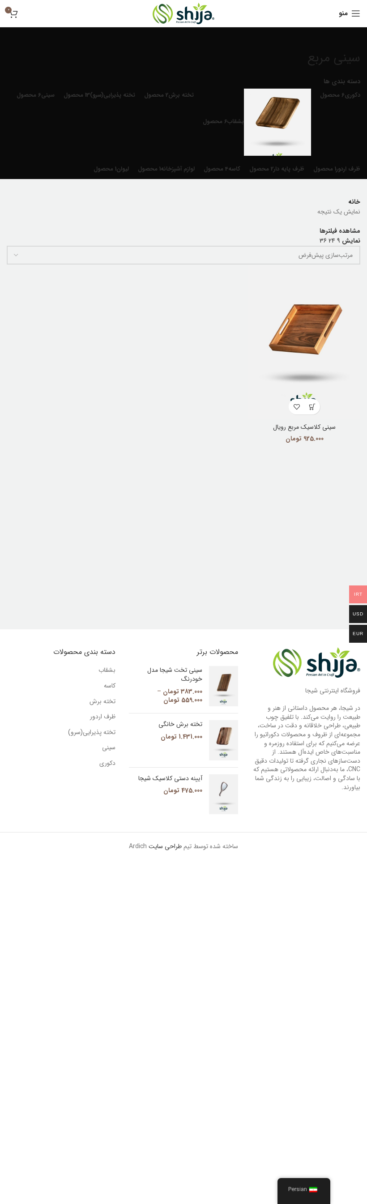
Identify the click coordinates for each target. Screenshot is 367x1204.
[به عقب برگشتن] (349, 38)
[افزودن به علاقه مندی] (296, 406)
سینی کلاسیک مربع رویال (304, 427)
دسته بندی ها (342, 81)
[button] (312, 406)
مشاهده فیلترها (340, 231)
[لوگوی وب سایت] (183, 13)
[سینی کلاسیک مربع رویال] (304, 342)
